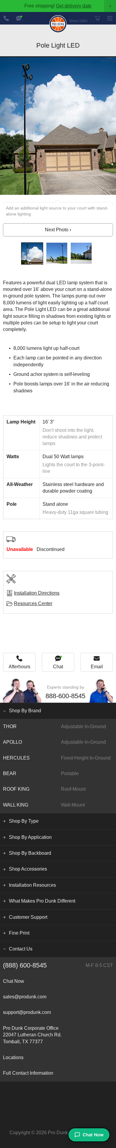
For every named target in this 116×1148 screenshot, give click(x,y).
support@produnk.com (27, 1012)
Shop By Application (30, 837)
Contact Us (20, 948)
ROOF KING (44, 789)
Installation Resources (32, 885)
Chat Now (18, 18)
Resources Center (33, 603)
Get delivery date (74, 5)
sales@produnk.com (24, 996)
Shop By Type (24, 821)
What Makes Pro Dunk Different (42, 900)
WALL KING (44, 804)
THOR (54, 726)
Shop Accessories (28, 868)
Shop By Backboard (30, 853)
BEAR (41, 773)
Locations (13, 1057)
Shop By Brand (25, 710)
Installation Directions (36, 593)
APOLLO (54, 742)
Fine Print (19, 933)
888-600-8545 (6, 18)
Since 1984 (78, 21)
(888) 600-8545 (58, 965)
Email (97, 666)
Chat (58, 666)
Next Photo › (58, 229)
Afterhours (19, 666)
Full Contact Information (28, 1073)
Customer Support (28, 917)
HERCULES (57, 757)
